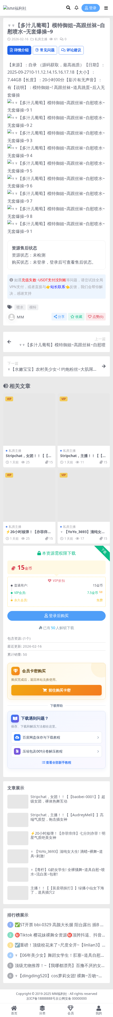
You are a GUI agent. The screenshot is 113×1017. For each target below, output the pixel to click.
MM (20, 316)
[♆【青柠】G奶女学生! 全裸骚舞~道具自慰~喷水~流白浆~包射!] (17, 874)
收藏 (78, 317)
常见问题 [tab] (47, 49)
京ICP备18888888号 (40, 998)
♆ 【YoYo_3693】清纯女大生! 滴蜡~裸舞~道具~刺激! (82, 534)
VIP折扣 (59, 580)
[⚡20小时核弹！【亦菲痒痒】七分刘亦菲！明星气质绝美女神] (29, 495)
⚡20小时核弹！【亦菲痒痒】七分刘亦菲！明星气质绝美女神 (67, 835)
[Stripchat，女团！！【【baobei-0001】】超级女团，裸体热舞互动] (29, 419)
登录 (92, 8)
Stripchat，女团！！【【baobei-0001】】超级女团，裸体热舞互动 (67, 799)
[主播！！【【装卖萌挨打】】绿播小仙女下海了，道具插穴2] (17, 893)
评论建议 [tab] (73, 49)
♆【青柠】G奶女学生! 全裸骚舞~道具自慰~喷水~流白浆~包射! (67, 871)
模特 (32, 307)
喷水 (20, 307)
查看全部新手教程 (58, 762)
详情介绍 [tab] (21, 49)
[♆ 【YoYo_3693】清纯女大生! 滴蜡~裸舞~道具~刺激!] (84, 495)
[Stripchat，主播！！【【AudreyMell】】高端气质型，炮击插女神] (84, 419)
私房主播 (41, 39)
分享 (61, 317)
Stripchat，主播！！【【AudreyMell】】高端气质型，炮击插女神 (67, 817)
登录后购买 (59, 616)
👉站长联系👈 (58, 286)
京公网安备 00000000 (71, 998)
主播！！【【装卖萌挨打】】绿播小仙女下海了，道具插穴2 (67, 890)
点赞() (98, 317)
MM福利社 (59, 993)
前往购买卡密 (60, 690)
